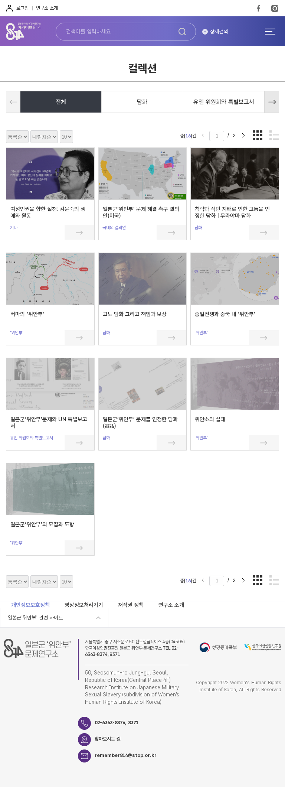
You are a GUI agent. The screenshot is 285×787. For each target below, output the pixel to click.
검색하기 (182, 31)
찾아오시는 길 (108, 739)
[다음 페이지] (243, 136)
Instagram (274, 8)
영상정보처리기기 (84, 605)
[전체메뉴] (270, 31)
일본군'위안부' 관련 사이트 (35, 618)
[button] (272, 102)
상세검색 (219, 32)
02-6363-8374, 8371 (116, 722)
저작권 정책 (131, 605)
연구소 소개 (47, 8)
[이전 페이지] (203, 136)
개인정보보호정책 (30, 605)
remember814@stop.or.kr (126, 755)
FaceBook (258, 8)
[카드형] (257, 135)
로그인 (22, 8)
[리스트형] (274, 135)
